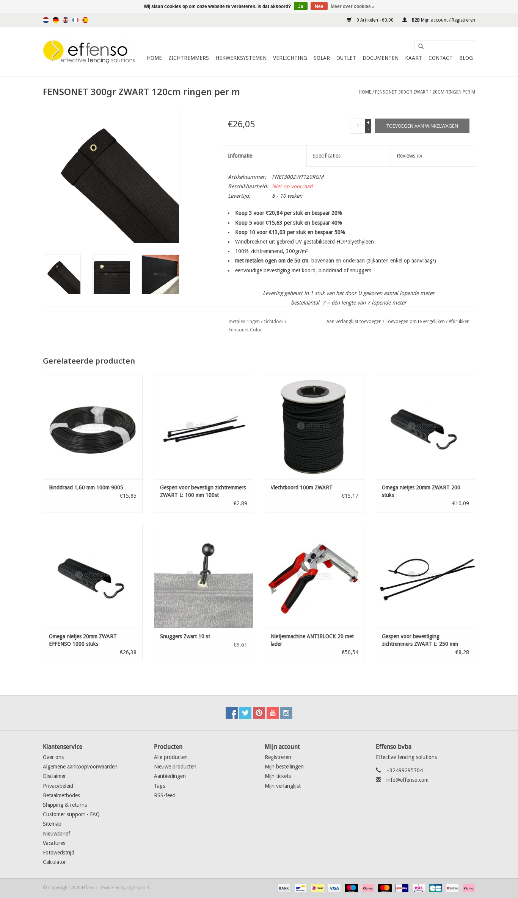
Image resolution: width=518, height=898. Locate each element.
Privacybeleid (58, 786)
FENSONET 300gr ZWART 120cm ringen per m (425, 92)
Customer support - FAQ (71, 814)
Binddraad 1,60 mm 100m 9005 (86, 487)
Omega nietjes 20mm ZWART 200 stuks (421, 491)
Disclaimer (54, 776)
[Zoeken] (418, 46)
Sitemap (52, 824)
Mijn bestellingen (284, 767)
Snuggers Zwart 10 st (185, 636)
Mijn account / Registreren (443, 20)
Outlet (346, 58)
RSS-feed (165, 795)
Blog (466, 58)
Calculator (54, 862)
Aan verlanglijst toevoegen (353, 321)
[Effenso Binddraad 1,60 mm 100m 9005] (93, 427)
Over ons (53, 757)
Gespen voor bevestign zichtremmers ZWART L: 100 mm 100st (203, 491)
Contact (441, 58)
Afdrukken (459, 321)
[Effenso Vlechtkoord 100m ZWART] (314, 427)
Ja (300, 6)
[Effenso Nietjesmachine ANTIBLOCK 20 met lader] (314, 576)
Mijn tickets (278, 776)
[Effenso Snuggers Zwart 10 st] (204, 576)
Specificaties (326, 156)
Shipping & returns (65, 805)
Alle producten (171, 757)
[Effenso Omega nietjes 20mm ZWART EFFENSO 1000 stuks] (93, 576)
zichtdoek (274, 321)
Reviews (409, 156)
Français (75, 20)
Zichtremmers (188, 58)
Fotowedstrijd (58, 853)
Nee (319, 6)
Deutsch (56, 20)
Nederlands (46, 20)
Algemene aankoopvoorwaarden (80, 767)
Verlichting (290, 58)
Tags (159, 786)
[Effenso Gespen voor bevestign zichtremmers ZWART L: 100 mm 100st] (204, 427)
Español (85, 20)
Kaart (413, 58)
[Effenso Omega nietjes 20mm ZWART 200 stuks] (426, 427)
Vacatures (54, 843)
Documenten (381, 58)
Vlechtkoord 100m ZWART (302, 487)
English (66, 20)
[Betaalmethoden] (283, 887)
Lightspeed (138, 887)
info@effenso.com (407, 780)
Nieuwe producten (175, 767)
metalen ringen (244, 321)
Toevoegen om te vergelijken (415, 321)
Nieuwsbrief (56, 834)
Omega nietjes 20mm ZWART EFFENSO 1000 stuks (83, 640)
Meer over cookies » (353, 6)
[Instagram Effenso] (286, 713)
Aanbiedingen (170, 776)
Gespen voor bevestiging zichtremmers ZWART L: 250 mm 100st (420, 640)
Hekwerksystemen (241, 58)
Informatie (240, 156)
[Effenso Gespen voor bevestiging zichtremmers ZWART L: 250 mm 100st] (426, 576)
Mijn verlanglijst (283, 786)
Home (154, 58)
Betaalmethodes (61, 795)
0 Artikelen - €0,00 (375, 20)
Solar (322, 58)
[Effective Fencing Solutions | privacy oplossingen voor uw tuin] (89, 52)
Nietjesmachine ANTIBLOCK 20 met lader (312, 640)
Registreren (278, 757)
